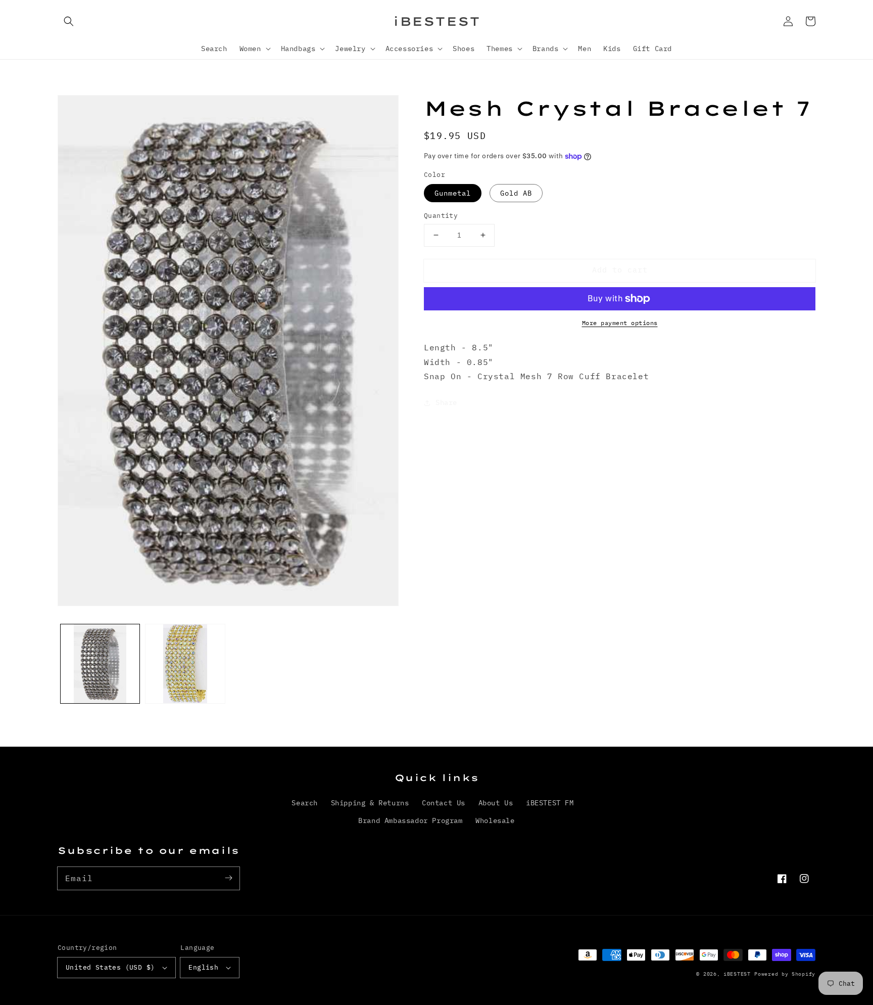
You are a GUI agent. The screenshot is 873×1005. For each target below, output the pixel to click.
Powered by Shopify (784, 974)
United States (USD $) (110, 967)
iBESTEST (737, 974)
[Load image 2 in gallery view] (185, 664)
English (203, 967)
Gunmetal (452, 193)
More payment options (620, 323)
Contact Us (443, 802)
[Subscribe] (228, 878)
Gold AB (516, 193)
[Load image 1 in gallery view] (100, 664)
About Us (495, 802)
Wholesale (494, 820)
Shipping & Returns (370, 802)
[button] (69, 21)
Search (305, 802)
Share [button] (446, 402)
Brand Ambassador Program (410, 820)
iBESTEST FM (550, 802)
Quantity (441, 215)
